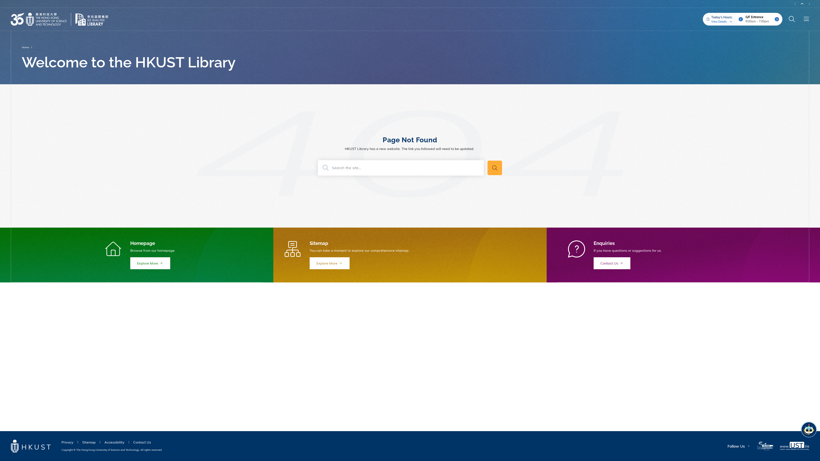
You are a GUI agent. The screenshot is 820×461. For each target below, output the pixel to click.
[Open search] (792, 19)
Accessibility (114, 442)
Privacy (67, 442)
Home (25, 47)
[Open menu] (806, 19)
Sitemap (89, 442)
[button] (741, 19)
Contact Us (142, 442)
